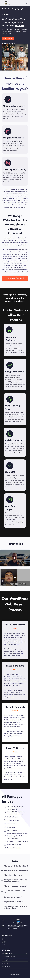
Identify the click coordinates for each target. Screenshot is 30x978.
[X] (3, 923)
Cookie (3, 944)
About (3, 939)
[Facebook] (3, 920)
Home (3, 938)
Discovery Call (5, 960)
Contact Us (4, 941)
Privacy (3, 942)
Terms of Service (6, 966)
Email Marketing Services (8, 956)
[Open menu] (26, 3)
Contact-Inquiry (6, 963)
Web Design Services (7, 953)
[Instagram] (3, 925)
